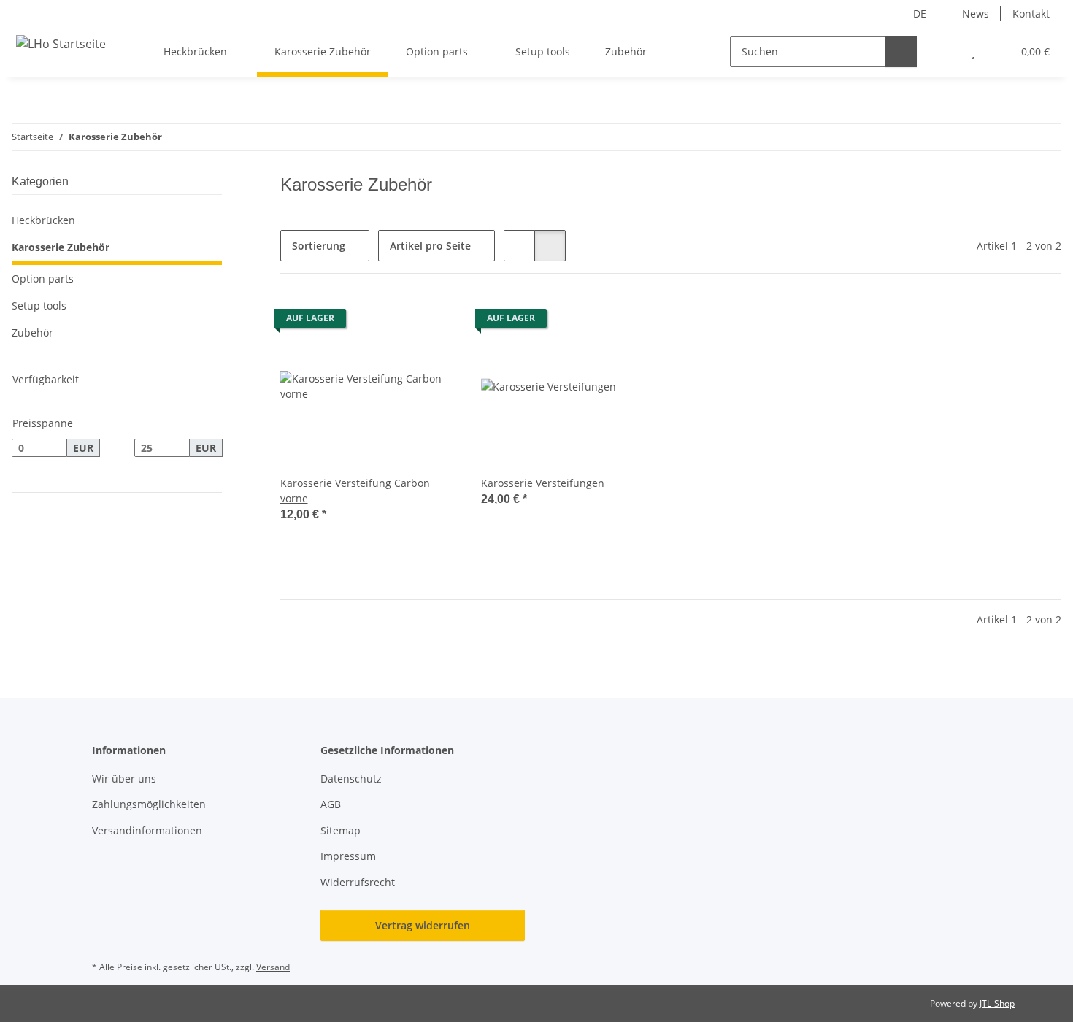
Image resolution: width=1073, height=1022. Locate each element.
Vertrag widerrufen (422, 925)
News (975, 13)
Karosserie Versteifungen (542, 483)
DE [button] (919, 13)
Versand (273, 967)
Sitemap (340, 830)
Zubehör (32, 332)
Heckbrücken (43, 220)
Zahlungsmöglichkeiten (149, 804)
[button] (944, 51)
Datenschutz (351, 778)
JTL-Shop (997, 1003)
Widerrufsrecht (357, 882)
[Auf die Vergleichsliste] (395, 322)
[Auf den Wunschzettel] (433, 322)
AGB (330, 804)
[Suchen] (901, 51)
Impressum (348, 856)
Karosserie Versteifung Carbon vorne (355, 490)
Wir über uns (124, 778)
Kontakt (1031, 13)
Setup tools (39, 305)
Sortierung (318, 246)
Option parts (43, 278)
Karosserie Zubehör (60, 247)
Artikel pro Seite (430, 246)
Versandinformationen (147, 830)
